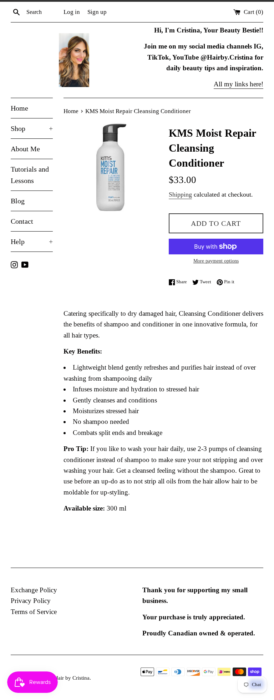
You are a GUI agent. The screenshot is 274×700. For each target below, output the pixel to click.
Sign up (97, 12)
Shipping (180, 194)
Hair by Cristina (72, 678)
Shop (32, 128)
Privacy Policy (31, 600)
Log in (72, 12)
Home (19, 108)
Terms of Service (34, 611)
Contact (22, 221)
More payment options (216, 261)
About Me (25, 149)
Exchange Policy (34, 590)
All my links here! (238, 84)
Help (32, 241)
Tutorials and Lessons (30, 174)
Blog (18, 201)
